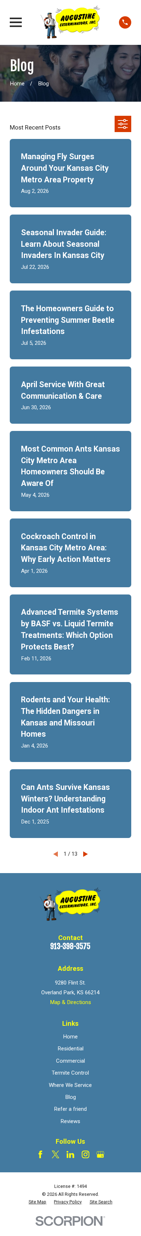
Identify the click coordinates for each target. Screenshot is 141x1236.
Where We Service (70, 1085)
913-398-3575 (70, 946)
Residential (70, 1048)
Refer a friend (70, 1109)
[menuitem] (37, 1202)
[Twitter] (55, 1154)
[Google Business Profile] (100, 1154)
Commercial (70, 1061)
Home (70, 1036)
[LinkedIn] (70, 1154)
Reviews (70, 1121)
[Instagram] (85, 1154)
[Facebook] (40, 1154)
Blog (70, 1097)
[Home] (70, 22)
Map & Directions (70, 1002)
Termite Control (70, 1073)
